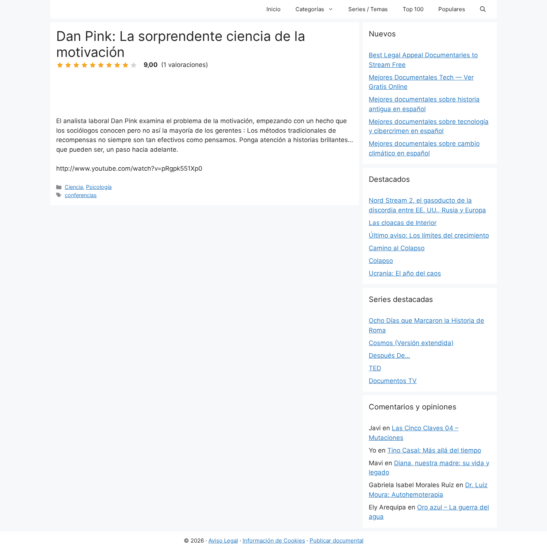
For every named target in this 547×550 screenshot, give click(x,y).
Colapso (381, 260)
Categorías (309, 9)
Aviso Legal (223, 540)
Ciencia (74, 187)
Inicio (273, 9)
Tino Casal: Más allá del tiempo (434, 450)
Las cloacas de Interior (402, 222)
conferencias (81, 195)
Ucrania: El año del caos (405, 273)
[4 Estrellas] (84, 65)
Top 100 (413, 9)
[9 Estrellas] (125, 65)
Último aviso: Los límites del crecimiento (429, 235)
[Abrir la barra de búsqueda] (483, 9)
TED (375, 368)
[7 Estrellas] (109, 65)
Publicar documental (337, 540)
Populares (451, 9)
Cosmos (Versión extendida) (411, 343)
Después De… (389, 355)
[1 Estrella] (60, 65)
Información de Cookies (274, 540)
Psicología (99, 187)
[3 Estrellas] (76, 65)
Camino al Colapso (397, 248)
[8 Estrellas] (117, 65)
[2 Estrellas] (68, 65)
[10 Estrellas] (133, 65)
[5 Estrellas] (92, 65)
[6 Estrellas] (101, 65)
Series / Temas (368, 9)
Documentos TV (393, 381)
